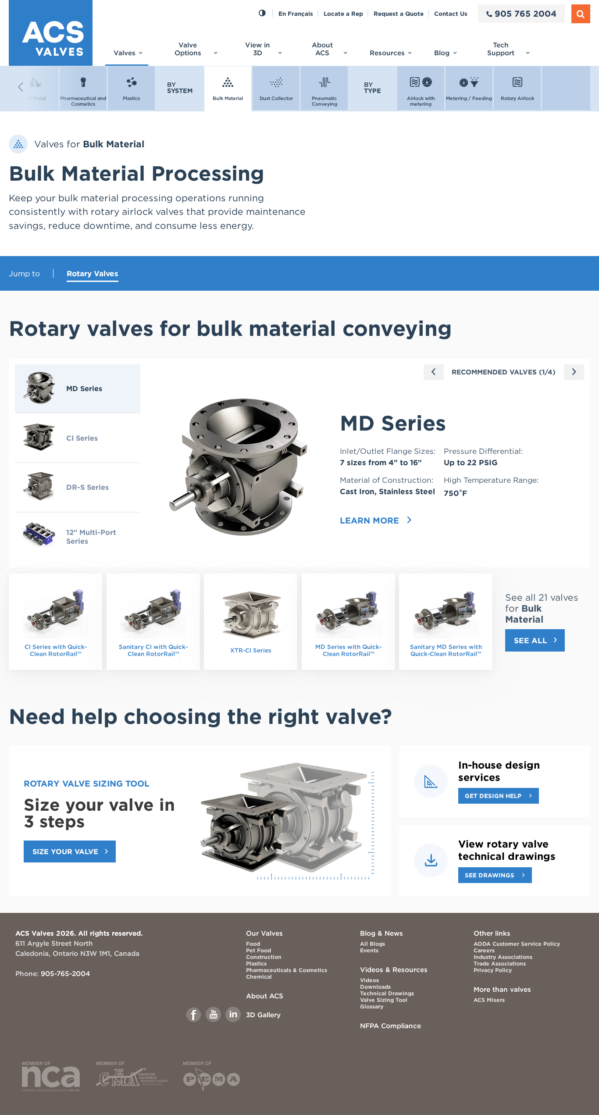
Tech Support (500, 49)
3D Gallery (263, 1015)
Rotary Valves (92, 273)
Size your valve (65, 851)
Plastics (256, 963)
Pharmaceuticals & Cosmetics (286, 970)
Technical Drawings (387, 993)
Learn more (369, 521)
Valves (124, 53)
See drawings (489, 875)
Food (253, 943)
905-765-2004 (65, 973)
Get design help (493, 795)
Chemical (259, 976)
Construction (264, 957)
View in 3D (257, 49)
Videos (369, 980)
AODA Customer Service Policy (517, 943)
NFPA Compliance (390, 1026)
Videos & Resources (394, 969)
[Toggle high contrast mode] (262, 13)
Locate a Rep (343, 13)
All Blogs (372, 943)
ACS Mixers (489, 1000)
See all (530, 640)
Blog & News (381, 933)
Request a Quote (399, 13)
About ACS (322, 49)
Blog (441, 53)
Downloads (375, 986)
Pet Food (258, 950)
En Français (295, 13)
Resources (387, 53)
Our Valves (264, 933)
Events (369, 950)
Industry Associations (503, 957)
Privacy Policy (493, 970)
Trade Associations (500, 963)
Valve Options (188, 49)
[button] (44, 87)
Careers (484, 950)
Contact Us (450, 13)
